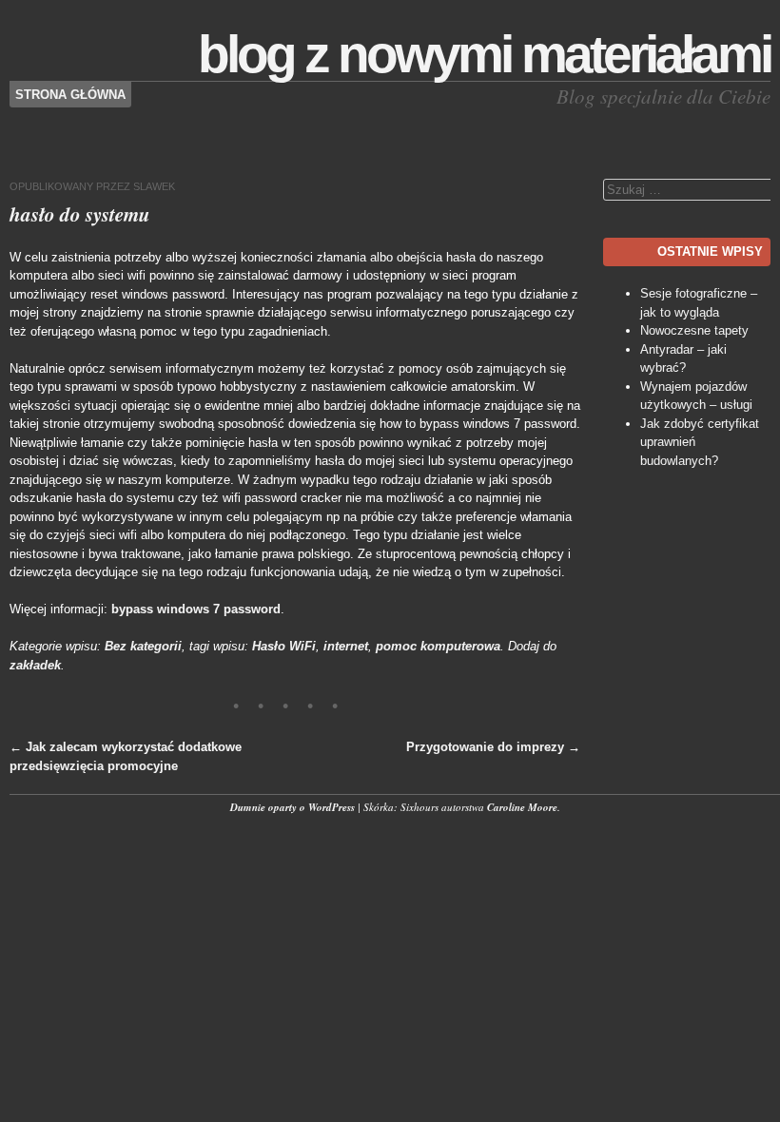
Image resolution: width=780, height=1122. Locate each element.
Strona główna (70, 94)
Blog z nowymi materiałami (484, 54)
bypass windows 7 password (196, 609)
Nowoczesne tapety (694, 330)
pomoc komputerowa (438, 646)
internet (345, 646)
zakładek (35, 665)
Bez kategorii (143, 646)
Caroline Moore (522, 807)
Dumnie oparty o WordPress (292, 807)
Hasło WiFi (284, 646)
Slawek (154, 186)
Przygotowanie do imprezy (493, 747)
